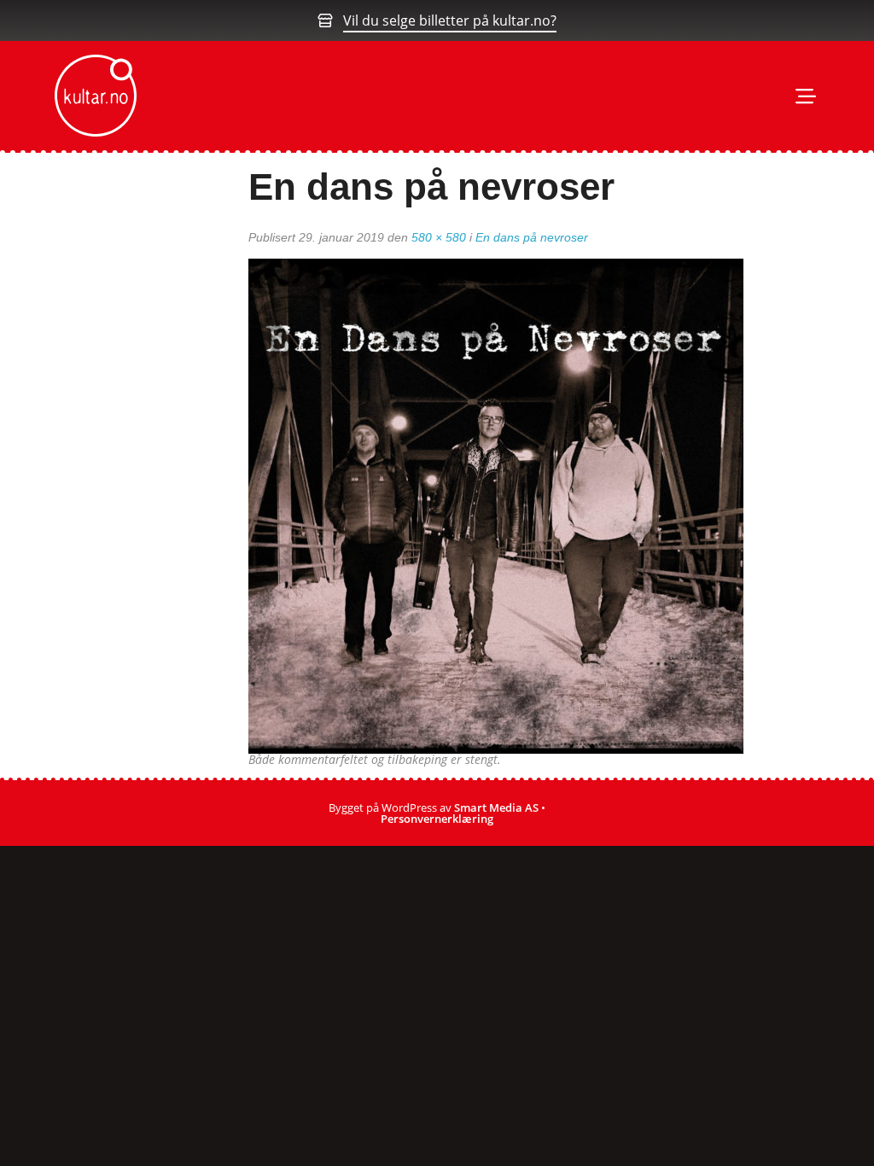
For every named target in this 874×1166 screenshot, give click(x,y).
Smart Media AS (496, 807)
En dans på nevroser (531, 237)
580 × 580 (438, 237)
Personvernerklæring (437, 818)
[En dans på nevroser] (495, 504)
